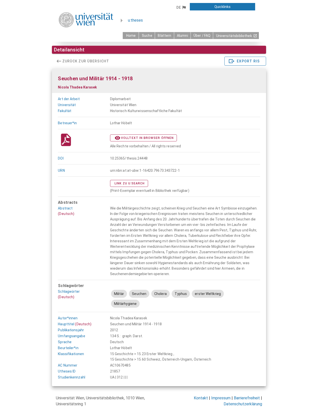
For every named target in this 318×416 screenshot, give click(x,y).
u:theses (135, 20)
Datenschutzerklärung (243, 404)
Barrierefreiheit (247, 398)
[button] (181, 7)
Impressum (221, 398)
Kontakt (201, 398)
